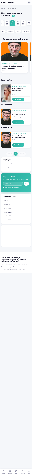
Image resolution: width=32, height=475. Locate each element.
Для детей (26, 31)
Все (3, 31)
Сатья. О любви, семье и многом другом (20, 114)
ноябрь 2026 (7, 220)
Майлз (15, 94)
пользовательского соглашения (13, 188)
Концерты (10, 31)
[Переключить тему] (29, 2)
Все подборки (8, 168)
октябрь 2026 (7, 216)
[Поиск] (24, 2)
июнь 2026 (7, 201)
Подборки (23, 473)
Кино (16, 473)
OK (26, 183)
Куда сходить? (8, 164)
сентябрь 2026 (8, 212)
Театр (18, 31)
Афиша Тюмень (7, 2)
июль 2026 (7, 204)
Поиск (29, 473)
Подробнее (17, 99)
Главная (3, 8)
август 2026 (7, 208)
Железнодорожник (19, 117)
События (10, 473)
